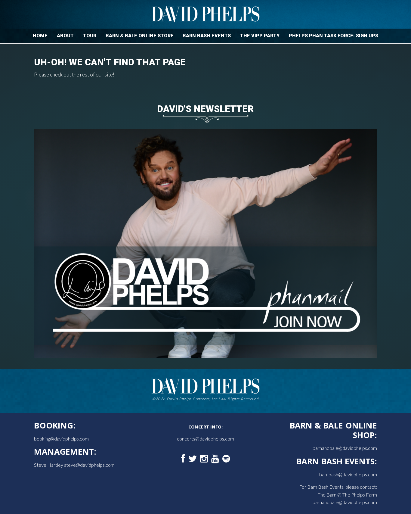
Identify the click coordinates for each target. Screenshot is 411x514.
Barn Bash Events (207, 36)
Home (40, 36)
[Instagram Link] (204, 458)
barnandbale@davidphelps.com (345, 448)
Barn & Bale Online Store (140, 36)
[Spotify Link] (226, 458)
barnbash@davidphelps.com (348, 474)
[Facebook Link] (183, 458)
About (65, 36)
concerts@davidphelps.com (205, 438)
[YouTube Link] (215, 458)
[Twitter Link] (192, 458)
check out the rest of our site (81, 74)
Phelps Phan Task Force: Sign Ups (333, 36)
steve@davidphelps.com (89, 465)
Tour (89, 36)
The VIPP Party (260, 36)
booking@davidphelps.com (61, 438)
